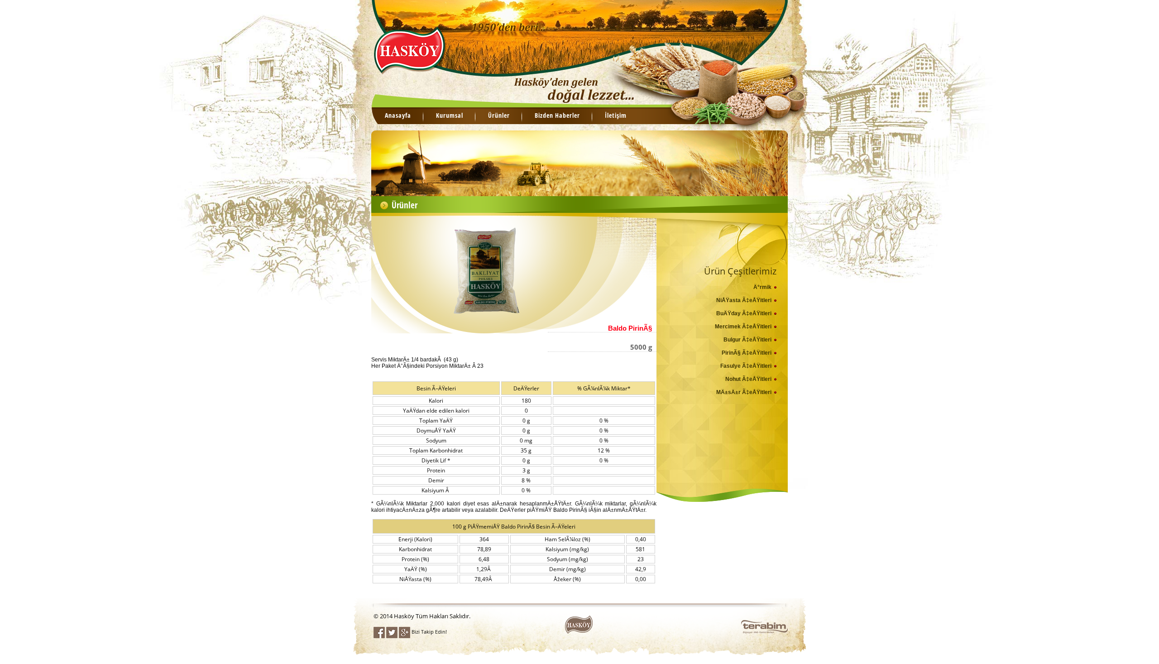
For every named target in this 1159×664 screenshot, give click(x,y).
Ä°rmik (762, 287)
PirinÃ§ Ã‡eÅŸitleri (746, 353)
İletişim (616, 115)
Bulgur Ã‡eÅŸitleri (747, 340)
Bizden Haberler (557, 115)
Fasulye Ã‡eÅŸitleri (745, 366)
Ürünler (499, 115)
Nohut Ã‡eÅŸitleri (748, 379)
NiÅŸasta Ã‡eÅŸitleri (743, 300)
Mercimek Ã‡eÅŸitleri (743, 326)
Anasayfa (398, 115)
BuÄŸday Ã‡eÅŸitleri (743, 313)
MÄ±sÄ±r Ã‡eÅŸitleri (743, 392)
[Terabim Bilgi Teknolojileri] (764, 631)
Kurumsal (449, 115)
